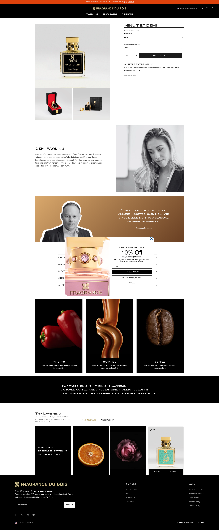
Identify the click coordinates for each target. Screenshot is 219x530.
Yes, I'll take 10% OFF (132, 272)
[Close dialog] (151, 238)
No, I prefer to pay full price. (132, 278)
